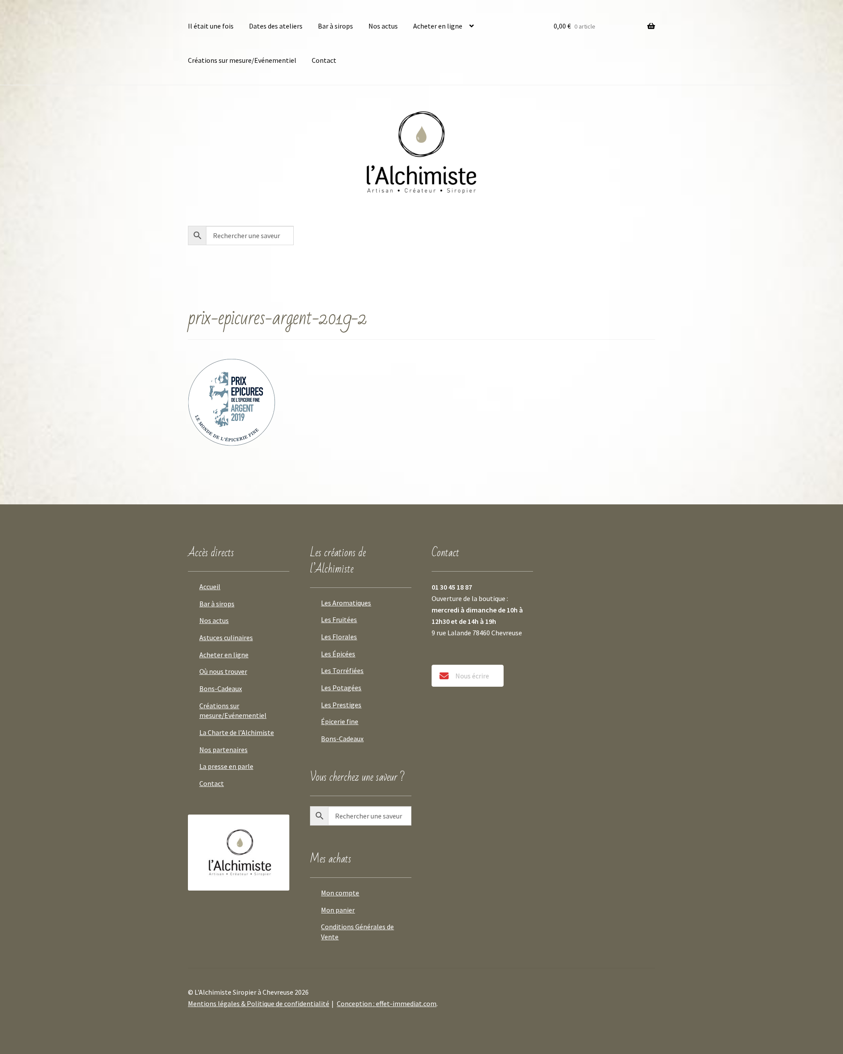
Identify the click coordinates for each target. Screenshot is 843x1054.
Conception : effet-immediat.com (386, 1003)
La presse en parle (226, 766)
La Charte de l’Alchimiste (236, 732)
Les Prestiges (341, 704)
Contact (324, 60)
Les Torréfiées (342, 670)
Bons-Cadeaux (220, 688)
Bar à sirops (335, 26)
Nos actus (383, 26)
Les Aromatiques (346, 602)
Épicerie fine (339, 721)
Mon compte (340, 892)
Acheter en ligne (437, 26)
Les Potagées (341, 687)
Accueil (209, 586)
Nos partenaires (223, 749)
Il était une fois (211, 26)
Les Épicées (338, 653)
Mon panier (338, 909)
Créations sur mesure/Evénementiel (242, 60)
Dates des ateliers (276, 26)
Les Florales (339, 636)
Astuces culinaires (226, 637)
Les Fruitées (339, 619)
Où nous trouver (223, 671)
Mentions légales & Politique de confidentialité (258, 1003)
